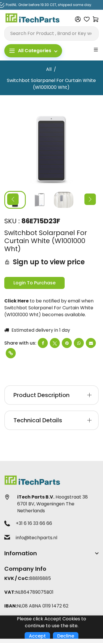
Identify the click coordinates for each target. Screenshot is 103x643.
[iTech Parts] (32, 19)
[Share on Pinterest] (67, 343)
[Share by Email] (91, 343)
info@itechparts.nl (36, 537)
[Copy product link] (11, 353)
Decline (65, 636)
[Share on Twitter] (55, 343)
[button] (13, 199)
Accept (37, 636)
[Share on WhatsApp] (79, 343)
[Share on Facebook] (43, 343)
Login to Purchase (34, 283)
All (49, 69)
